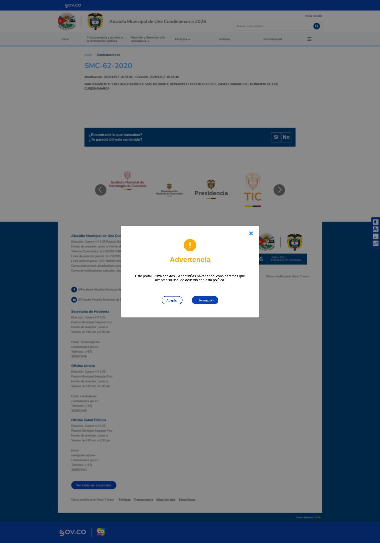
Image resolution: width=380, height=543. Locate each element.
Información (205, 300)
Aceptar (172, 300)
